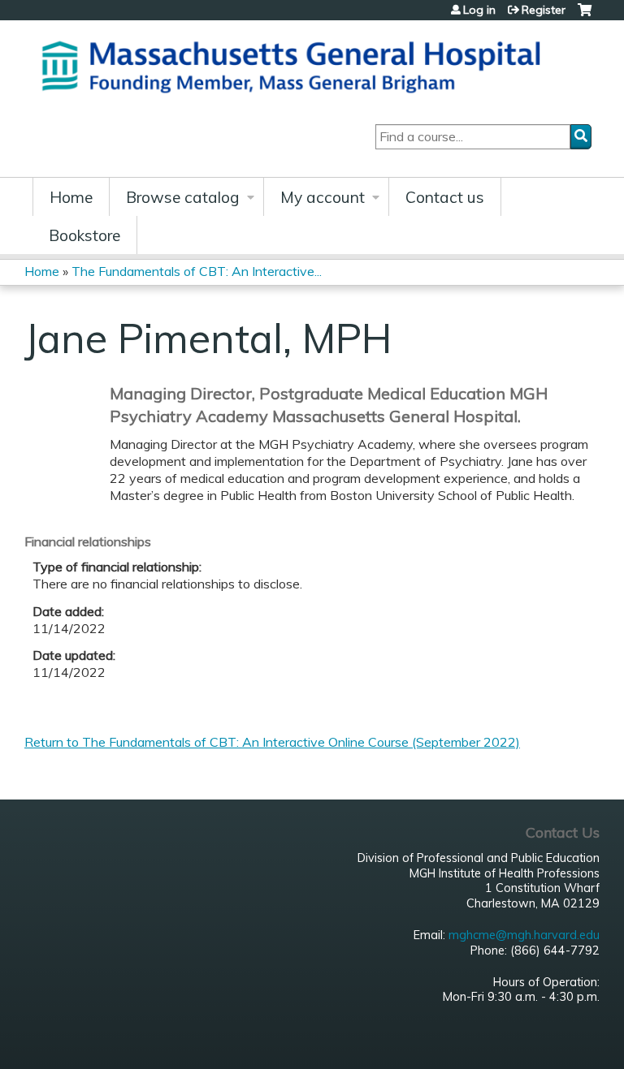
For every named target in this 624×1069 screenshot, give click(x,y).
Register (544, 9)
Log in (479, 9)
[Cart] (585, 16)
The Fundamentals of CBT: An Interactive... (197, 271)
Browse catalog (183, 197)
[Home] (296, 64)
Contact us (444, 197)
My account (322, 197)
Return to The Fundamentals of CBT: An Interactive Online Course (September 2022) (272, 742)
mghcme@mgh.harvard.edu (524, 935)
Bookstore (84, 235)
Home (71, 197)
